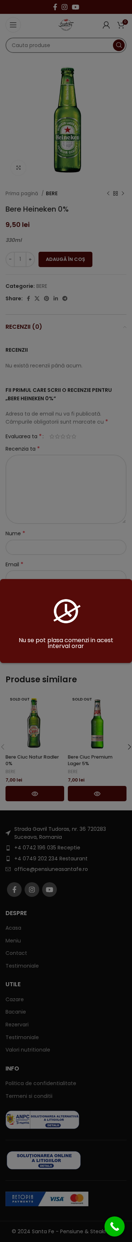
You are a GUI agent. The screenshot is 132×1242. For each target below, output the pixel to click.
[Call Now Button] (114, 1226)
